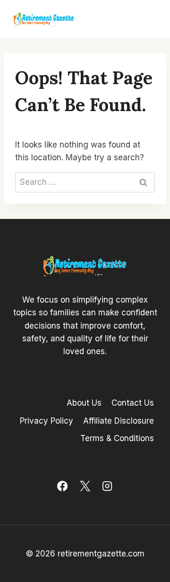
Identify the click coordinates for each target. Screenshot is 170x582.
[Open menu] (147, 19)
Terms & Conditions (117, 438)
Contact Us (132, 403)
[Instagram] (107, 486)
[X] (85, 486)
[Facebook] (62, 486)
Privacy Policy (46, 421)
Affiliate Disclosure (118, 421)
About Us (84, 403)
